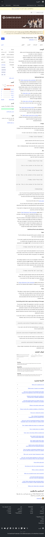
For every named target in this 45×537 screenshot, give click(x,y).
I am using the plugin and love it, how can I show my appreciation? (36, 477)
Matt (42, 519)
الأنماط (31, 513)
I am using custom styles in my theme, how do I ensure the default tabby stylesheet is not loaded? (33, 401)
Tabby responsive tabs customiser (28, 80)
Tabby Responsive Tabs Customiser (29, 212)
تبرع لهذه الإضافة (10, 122)
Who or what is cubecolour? (38, 469)
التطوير (23, 44)
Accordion (3, 67)
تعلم (21, 506)
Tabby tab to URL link (27, 101)
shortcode (3, 72)
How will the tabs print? (39, 462)
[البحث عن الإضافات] (31, 12)
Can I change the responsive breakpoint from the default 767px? (36, 417)
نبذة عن (42, 506)
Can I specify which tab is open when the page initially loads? (37, 437)
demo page (41, 200)
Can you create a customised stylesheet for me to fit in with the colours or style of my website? (33, 450)
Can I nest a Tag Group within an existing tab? (34, 432)
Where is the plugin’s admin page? (36, 405)
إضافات (31, 511)
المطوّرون (20, 511)
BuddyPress (41, 523)
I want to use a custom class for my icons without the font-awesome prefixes (35, 445)
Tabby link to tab (26, 93)
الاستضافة (42, 511)
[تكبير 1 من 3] (42, 355)
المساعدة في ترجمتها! (15, 8)
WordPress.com (40, 516)
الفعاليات (9, 508)
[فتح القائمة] (2, 2)
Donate (9, 511)
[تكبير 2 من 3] (27, 355)
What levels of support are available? (36, 388)
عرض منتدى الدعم (10, 111)
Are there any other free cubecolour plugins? (34, 466)
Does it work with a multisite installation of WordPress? (32, 409)
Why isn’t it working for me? (38, 384)
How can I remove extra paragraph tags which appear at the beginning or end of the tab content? (33, 392)
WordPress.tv (18, 513)
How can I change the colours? (37, 412)
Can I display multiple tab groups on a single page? (33, 425)
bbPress (42, 521)
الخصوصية (42, 513)
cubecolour (31, 39)
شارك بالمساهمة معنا (7, 506)
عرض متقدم (11, 78)
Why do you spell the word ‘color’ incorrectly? (34, 473)
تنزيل (3, 38)
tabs (2, 74)
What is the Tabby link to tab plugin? (36, 486)
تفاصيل (41, 44)
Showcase (30, 506)
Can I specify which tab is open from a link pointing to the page (37, 441)
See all (2, 99)
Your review (11, 99)
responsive (4, 69)
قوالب (31, 508)
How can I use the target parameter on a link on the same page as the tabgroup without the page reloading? (32, 458)
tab (4, 74)
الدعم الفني (19, 508)
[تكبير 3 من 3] (42, 362)
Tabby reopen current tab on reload (30, 115)
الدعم (2, 44)
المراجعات (35, 44)
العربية (39, 528)
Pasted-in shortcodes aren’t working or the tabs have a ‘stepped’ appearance (35, 397)
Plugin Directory (41, 5)
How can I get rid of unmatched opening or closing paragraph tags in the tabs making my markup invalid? (32, 421)
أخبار (43, 508)
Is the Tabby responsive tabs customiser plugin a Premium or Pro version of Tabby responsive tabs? (33, 482)
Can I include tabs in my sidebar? (37, 429)
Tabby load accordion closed (27, 107)
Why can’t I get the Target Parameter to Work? (33, 454)
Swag (9, 513)
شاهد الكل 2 (3, 64)
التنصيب (28, 44)
